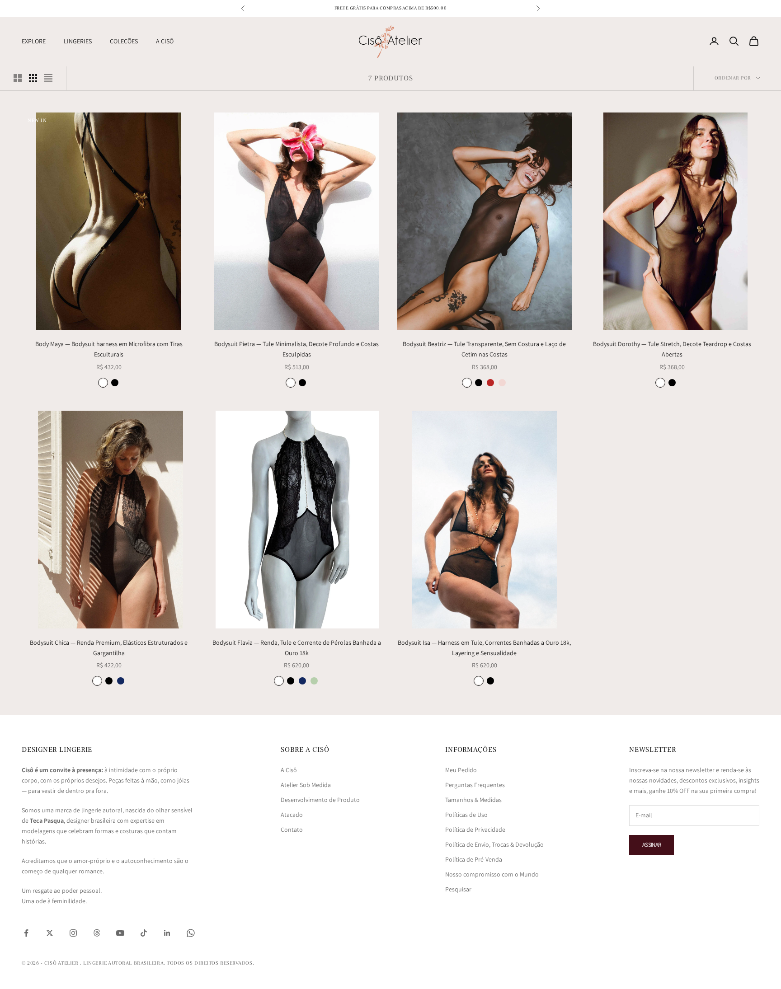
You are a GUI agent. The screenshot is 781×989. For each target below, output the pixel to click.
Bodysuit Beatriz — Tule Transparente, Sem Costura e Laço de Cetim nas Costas (484, 349)
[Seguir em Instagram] (73, 932)
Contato (292, 829)
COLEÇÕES (124, 41)
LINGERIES (78, 41)
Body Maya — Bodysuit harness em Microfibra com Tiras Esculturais (109, 349)
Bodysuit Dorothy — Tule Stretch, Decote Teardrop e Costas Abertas (672, 349)
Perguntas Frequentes (475, 785)
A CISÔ (165, 41)
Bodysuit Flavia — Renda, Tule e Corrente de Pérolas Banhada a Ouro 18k (296, 647)
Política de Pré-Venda (473, 859)
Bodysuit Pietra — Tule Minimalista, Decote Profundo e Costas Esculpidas (296, 349)
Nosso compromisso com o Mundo (492, 874)
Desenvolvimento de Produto (320, 800)
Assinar (651, 844)
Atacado (292, 815)
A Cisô (289, 770)
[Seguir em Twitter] (49, 932)
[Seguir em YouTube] (120, 932)
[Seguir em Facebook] (26, 932)
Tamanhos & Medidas (473, 800)
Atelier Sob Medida (306, 785)
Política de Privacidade (475, 829)
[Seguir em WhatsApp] (190, 932)
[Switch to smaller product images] (33, 78)
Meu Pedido (461, 770)
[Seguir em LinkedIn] (167, 932)
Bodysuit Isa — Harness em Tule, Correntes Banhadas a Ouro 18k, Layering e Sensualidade (484, 647)
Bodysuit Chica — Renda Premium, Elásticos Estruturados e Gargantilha (109, 647)
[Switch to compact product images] (48, 78)
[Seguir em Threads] (96, 932)
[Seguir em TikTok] (143, 932)
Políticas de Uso (466, 815)
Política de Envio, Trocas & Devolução (494, 844)
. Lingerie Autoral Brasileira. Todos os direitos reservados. (167, 963)
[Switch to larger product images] (18, 78)
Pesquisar (458, 889)
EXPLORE (34, 41)
